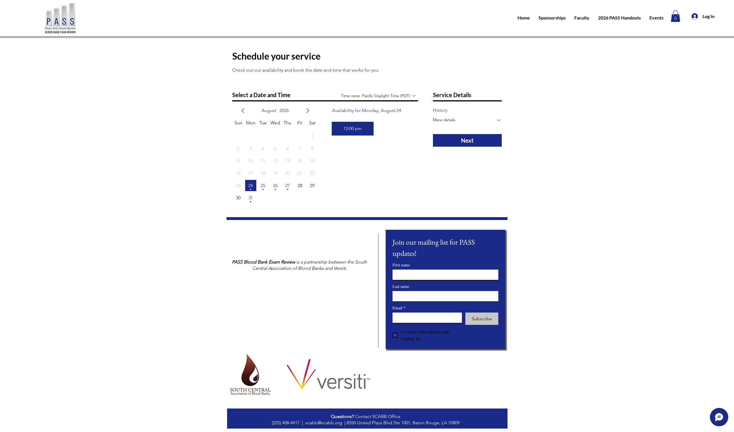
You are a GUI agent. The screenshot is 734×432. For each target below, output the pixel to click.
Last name (401, 286)
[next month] (307, 110)
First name (401, 264)
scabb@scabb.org (323, 422)
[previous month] (242, 110)
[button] (675, 16)
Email (399, 307)
